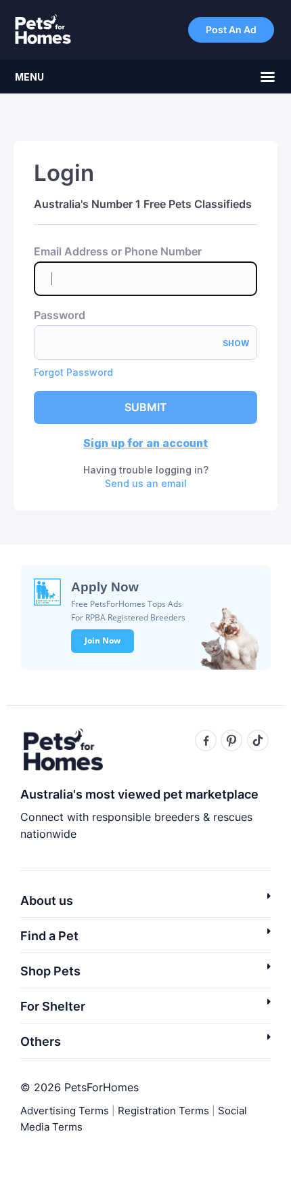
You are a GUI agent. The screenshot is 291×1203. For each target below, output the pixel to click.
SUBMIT (146, 407)
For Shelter (52, 1006)
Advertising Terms (64, 1110)
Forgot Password (73, 372)
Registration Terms (163, 1110)
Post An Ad (231, 29)
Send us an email (146, 483)
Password (59, 315)
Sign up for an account (145, 443)
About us (46, 900)
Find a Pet (49, 936)
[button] (145, 904)
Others (40, 1041)
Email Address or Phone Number (118, 251)
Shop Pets (50, 971)
